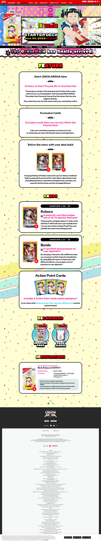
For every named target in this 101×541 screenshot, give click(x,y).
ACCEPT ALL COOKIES (86, 537)
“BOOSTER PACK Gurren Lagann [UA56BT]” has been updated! (40, 4)
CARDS (39, 46)
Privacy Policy (46, 539)
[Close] (99, 537)
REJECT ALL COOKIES (77, 537)
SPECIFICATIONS (68, 46)
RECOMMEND (52, 46)
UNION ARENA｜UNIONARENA (3, 2)
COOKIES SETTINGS (68, 537)
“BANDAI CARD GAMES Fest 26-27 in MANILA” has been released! (63, 4)
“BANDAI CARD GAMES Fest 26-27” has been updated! (11, 4)
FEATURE (28, 46)
